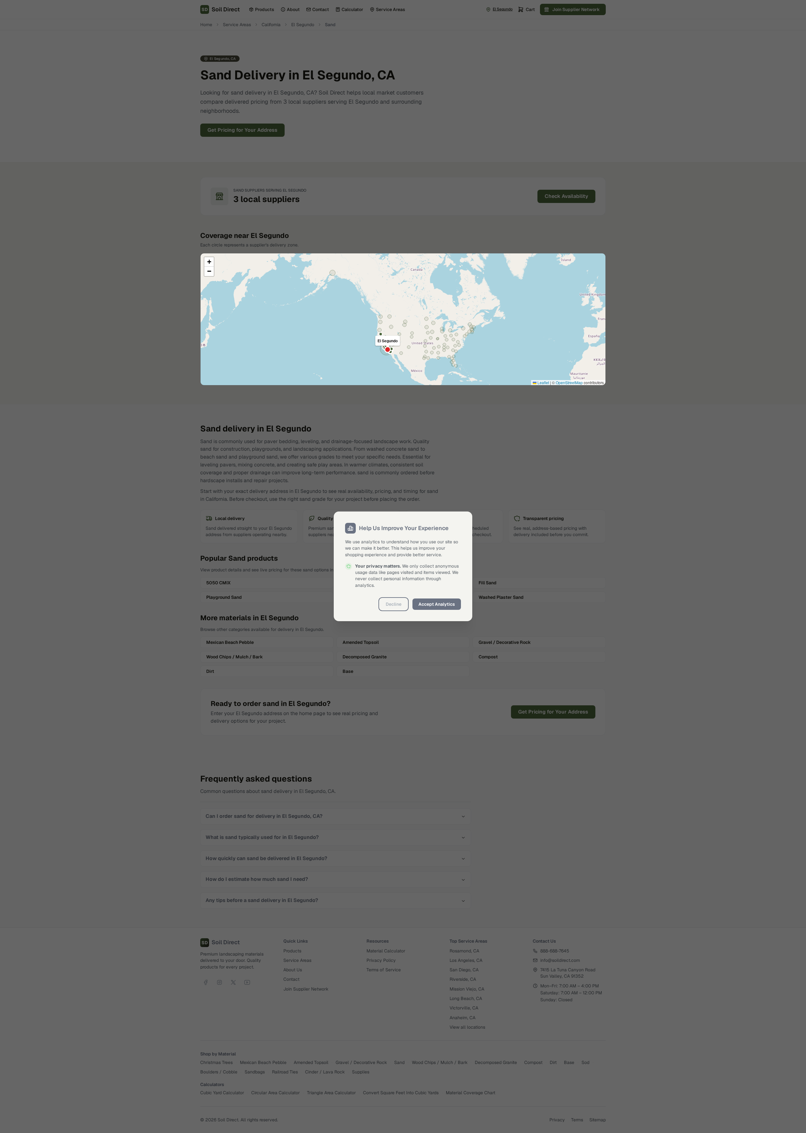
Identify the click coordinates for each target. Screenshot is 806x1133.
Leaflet (542, 382)
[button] (209, 262)
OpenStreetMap (569, 382)
